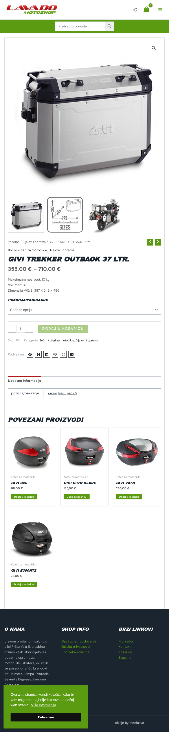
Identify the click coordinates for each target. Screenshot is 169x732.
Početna (14, 242)
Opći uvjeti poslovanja (78, 641)
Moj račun (126, 641)
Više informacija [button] (43, 705)
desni (52, 393)
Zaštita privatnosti (75, 646)
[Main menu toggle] (160, 9)
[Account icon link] (135, 10)
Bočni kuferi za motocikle (27, 250)
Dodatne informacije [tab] (24, 381)
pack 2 (72, 393)
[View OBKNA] (26, 215)
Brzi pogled (32, 468)
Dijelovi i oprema (34, 242)
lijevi (61, 393)
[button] (154, 48)
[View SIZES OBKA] (65, 215)
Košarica (125, 652)
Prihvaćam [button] (46, 717)
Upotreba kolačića (75, 652)
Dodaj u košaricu (63, 328)
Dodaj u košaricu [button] (24, 496)
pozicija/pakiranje (28, 300)
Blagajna (125, 657)
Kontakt (125, 646)
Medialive (136, 723)
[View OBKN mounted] (104, 215)
